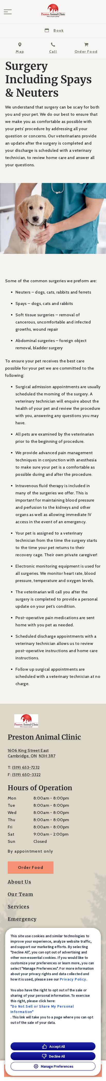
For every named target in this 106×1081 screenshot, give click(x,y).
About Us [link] (19, 882)
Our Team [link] (20, 894)
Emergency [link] (22, 919)
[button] (8, 12)
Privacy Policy (73, 979)
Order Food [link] (30, 867)
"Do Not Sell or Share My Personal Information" (42, 1009)
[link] (53, 10)
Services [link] (18, 906)
